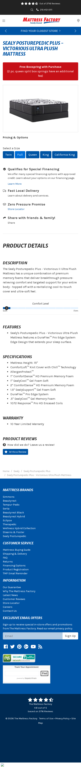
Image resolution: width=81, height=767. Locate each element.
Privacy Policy (62, 718)
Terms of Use (46, 718)
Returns (8, 561)
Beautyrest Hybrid (14, 516)
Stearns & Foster (13, 532)
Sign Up (70, 636)
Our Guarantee (12, 587)
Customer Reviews (14, 599)
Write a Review (17, 451)
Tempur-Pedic (11, 504)
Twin (8, 154)
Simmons (9, 496)
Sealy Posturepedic (14, 536)
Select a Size (11, 148)
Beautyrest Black (13, 512)
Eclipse (7, 520)
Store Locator (16, 209)
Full (20, 154)
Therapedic (9, 524)
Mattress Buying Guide (16, 549)
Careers (7, 607)
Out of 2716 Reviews (49, 3)
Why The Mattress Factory (19, 591)
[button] (5, 31)
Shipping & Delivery (15, 553)
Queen (32, 154)
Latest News (10, 595)
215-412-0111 (46, 9)
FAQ (5, 557)
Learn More (14, 183)
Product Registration (16, 569)
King (46, 154)
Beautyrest (9, 500)
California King (65, 154)
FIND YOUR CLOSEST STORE (39, 31)
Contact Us (10, 610)
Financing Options (14, 565)
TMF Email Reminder (15, 573)
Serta (6, 508)
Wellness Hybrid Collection (19, 528)
